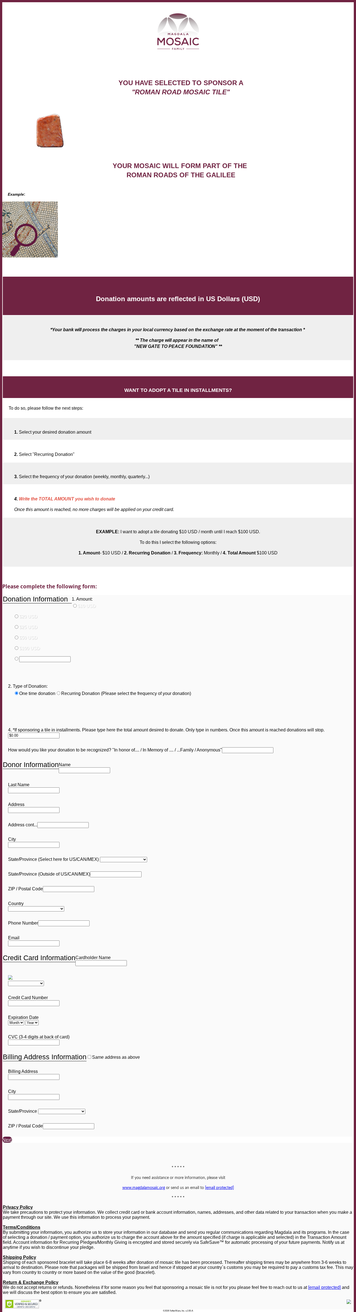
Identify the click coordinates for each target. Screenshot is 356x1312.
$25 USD (28, 627)
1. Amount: (82, 599)
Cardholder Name (93, 957)
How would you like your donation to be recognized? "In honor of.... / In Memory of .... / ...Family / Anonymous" (115, 750)
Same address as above (116, 1057)
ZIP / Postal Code (25, 888)
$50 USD (28, 637)
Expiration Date (23, 1017)
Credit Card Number (28, 997)
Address (16, 804)
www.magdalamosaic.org (143, 1188)
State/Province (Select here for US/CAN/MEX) (53, 859)
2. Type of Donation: (28, 686)
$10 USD (87, 606)
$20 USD (28, 616)
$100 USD (29, 648)
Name (65, 764)
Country (16, 903)
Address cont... (22, 824)
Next (7, 1140)
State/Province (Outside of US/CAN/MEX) (49, 874)
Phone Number (23, 923)
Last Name (18, 784)
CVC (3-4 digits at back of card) (39, 1037)
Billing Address (23, 1071)
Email (13, 937)
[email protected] (324, 1287)
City (12, 839)
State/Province (22, 1111)
